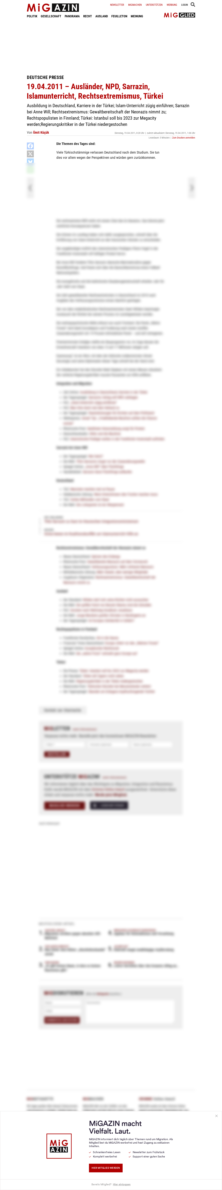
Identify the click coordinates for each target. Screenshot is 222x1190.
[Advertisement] (111, 46)
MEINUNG (137, 16)
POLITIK (32, 16)
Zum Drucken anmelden (183, 137)
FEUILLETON (119, 16)
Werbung (172, 4)
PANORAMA (72, 16)
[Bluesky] (30, 161)
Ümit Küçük (41, 132)
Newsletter (117, 4)
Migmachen (135, 4)
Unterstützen (154, 4)
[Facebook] (30, 145)
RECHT (87, 16)
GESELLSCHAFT (51, 16)
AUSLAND (101, 16)
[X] (30, 153)
